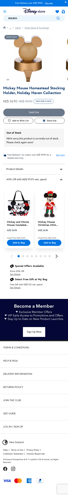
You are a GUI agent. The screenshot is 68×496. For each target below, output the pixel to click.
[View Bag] (63, 12)
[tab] (34, 169)
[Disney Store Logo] (34, 11)
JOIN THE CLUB (12, 400)
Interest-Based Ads (36, 453)
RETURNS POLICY (13, 387)
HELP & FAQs (10, 360)
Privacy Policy (33, 450)
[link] (11, 256)
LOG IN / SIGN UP (13, 426)
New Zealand (16, 442)
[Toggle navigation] (5, 11)
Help (5, 450)
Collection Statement (13, 453)
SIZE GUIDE (9, 413)
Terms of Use (17, 450)
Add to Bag (19, 242)
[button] (64, 2)
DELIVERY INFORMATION (17, 374)
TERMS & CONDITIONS (16, 347)
